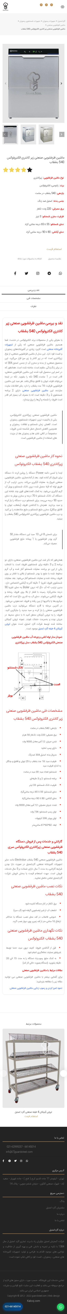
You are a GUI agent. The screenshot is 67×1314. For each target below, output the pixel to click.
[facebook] (5, 1161)
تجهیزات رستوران (49, 21)
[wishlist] (43, 6)
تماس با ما (59, 1220)
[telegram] (11, 1161)
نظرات (33, 306)
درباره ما (60, 1214)
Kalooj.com (33, 1301)
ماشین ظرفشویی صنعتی (56, 25)
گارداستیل (61, 21)
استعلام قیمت (54, 249)
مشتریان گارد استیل (55, 1208)
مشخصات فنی (33, 298)
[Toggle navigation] (62, 7)
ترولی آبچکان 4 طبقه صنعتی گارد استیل (33, 1112)
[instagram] (22, 1161)
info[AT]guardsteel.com (19, 1152)
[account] (53, 6)
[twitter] (16, 1161)
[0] (40, 6)
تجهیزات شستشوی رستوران (30, 21)
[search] (35, 6)
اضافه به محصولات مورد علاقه (30, 259)
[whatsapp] (28, 1161)
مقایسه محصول (54, 259)
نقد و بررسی (33, 290)
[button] (61, 83)
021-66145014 (13, 1306)
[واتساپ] (60, 1307)
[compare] (48, 6)
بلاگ (62, 1201)
